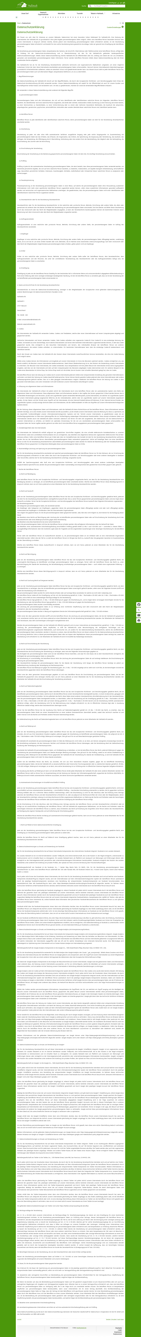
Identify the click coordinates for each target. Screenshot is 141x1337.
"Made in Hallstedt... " (98, 13)
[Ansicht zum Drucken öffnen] (123, 21)
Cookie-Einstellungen (115, 24)
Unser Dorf (25, 13)
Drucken (114, 1317)
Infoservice (116, 13)
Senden (108, 1317)
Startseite (118, 1326)
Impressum (118, 1330)
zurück (19, 1317)
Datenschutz (117, 1332)
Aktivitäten (61, 13)
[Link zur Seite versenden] (120, 21)
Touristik (80, 13)
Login (120, 1328)
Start (19, 21)
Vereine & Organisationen (43, 13)
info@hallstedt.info (81, 1326)
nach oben (121, 1317)
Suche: (84, 6)
